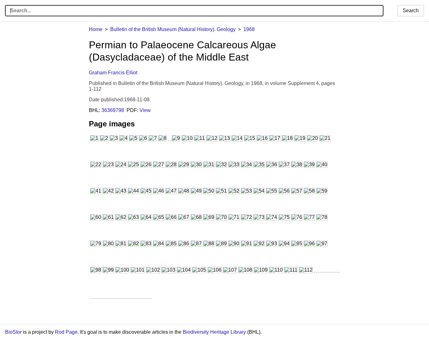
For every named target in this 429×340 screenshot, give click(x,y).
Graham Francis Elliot (113, 72)
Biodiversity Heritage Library (214, 332)
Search (411, 10)
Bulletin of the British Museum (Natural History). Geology (173, 29)
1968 (249, 29)
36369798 (112, 110)
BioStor (13, 332)
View (145, 110)
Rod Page (66, 332)
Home (95, 29)
